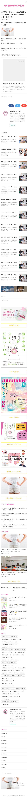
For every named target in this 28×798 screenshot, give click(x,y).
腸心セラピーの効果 (19, 673)
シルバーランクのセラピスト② (9, 636)
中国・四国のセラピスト (8, 688)
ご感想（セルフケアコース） (9, 667)
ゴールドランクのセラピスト (9, 641)
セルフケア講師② (19, 652)
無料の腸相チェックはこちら (14, 498)
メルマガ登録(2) (9, 96)
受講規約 (5, 696)
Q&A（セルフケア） (7, 678)
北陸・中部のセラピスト (8, 686)
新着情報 (19, 670)
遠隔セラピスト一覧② (7, 647)
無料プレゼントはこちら (14, 444)
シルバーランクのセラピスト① (9, 644)
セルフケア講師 (20, 675)
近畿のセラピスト (18, 691)
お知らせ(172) (3, 96)
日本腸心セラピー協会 (14, 5)
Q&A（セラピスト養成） (8, 680)
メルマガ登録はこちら (14, 581)
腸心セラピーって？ (7, 673)
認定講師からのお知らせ (8, 670)
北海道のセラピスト (7, 657)
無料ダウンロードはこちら (14, 471)
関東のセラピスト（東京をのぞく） (10, 660)
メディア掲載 (5, 699)
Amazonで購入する (14, 371)
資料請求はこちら (14, 325)
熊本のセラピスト (6, 654)
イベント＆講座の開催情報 (9, 662)
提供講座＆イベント (15, 696)
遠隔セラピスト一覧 (7, 649)
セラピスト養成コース (8, 675)
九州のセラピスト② (20, 649)
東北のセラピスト (18, 654)
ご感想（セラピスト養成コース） (10, 693)
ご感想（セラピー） (7, 665)
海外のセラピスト (6, 691)
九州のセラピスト (21, 688)
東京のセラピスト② (7, 652)
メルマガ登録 (5, 704)
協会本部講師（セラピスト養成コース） (11, 639)
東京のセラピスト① (7, 683)
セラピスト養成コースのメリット (10, 701)
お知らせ (21, 667)
